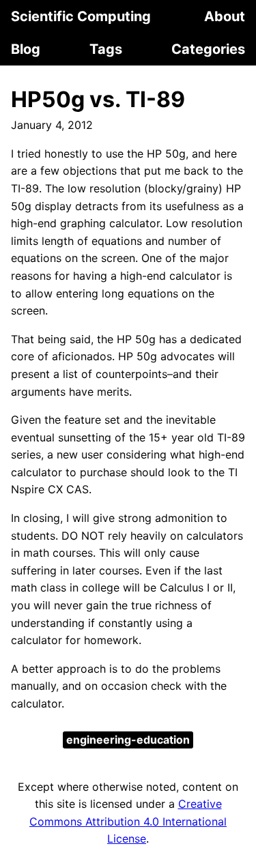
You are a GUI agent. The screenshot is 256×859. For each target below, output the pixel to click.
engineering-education (128, 739)
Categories (208, 49)
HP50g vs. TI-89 (98, 99)
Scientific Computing (81, 16)
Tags (105, 49)
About (224, 16)
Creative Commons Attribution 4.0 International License (128, 821)
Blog (25, 49)
